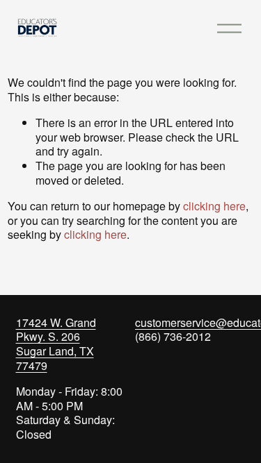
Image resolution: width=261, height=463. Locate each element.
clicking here (214, 206)
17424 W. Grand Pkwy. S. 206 (56, 330)
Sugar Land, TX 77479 (55, 358)
